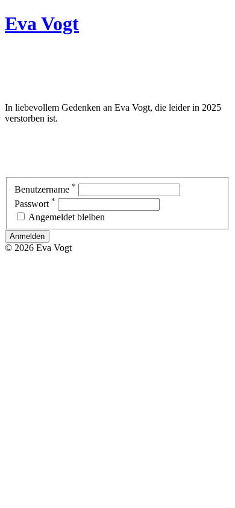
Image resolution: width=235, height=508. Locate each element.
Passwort (34, 204)
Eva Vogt (42, 23)
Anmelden (27, 236)
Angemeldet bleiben (66, 217)
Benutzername (45, 189)
